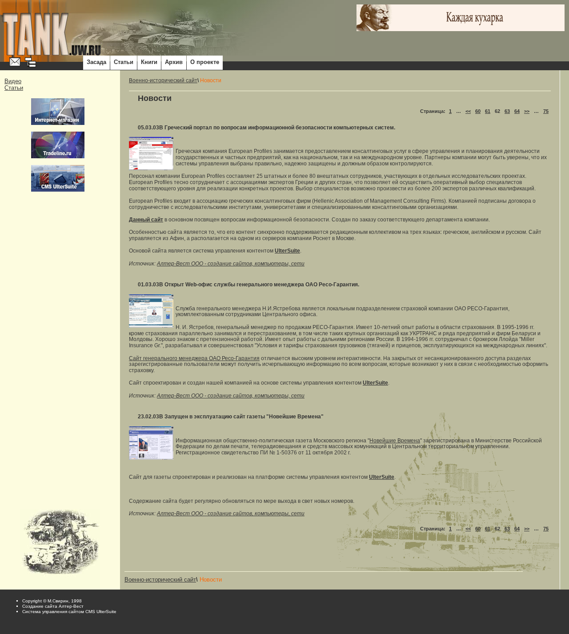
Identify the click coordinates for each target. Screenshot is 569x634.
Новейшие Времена (394, 440)
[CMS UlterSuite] (57, 178)
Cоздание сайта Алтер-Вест (53, 606)
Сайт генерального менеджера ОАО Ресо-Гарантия (194, 358)
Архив (174, 62)
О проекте (204, 62)
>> (526, 111)
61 (487, 111)
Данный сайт (146, 219)
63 (507, 111)
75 (546, 111)
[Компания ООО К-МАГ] (57, 111)
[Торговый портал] (57, 145)
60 (478, 111)
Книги (149, 62)
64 (517, 111)
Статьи (123, 62)
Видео (12, 81)
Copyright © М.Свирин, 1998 (52, 600)
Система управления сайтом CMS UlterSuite (69, 611)
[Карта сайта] (30, 62)
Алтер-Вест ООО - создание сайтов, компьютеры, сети (231, 263)
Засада (96, 62)
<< (468, 111)
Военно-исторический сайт (163, 80)
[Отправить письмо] (14, 62)
